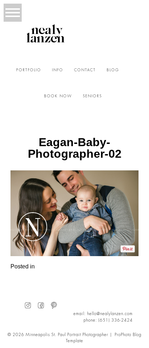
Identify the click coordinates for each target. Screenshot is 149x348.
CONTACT (85, 70)
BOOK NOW (58, 96)
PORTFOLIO (28, 70)
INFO (57, 70)
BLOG (113, 70)
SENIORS (92, 96)
